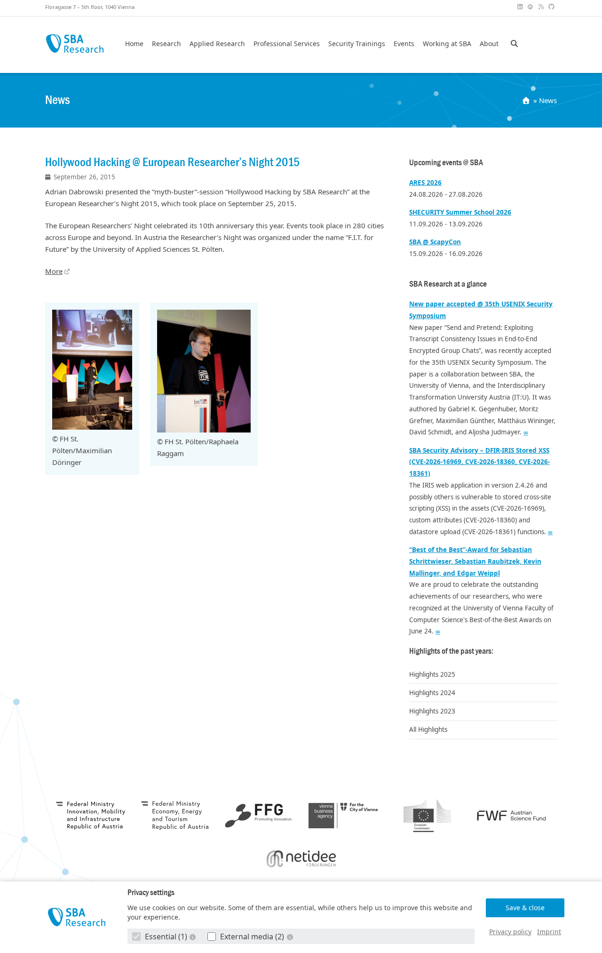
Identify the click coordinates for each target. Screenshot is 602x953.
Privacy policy (510, 931)
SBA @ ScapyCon (435, 242)
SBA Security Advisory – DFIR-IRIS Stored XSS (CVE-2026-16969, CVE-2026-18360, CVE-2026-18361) (479, 462)
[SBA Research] (77, 917)
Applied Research (217, 43)
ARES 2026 (425, 182)
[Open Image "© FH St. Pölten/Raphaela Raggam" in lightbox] (204, 429)
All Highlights (428, 729)
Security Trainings (356, 43)
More (54, 271)
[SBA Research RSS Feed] (542, 7)
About (489, 43)
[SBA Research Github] (552, 7)
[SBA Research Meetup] (531, 7)
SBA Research (74, 43)
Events (404, 43)
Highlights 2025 (432, 674)
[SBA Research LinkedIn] (520, 7)
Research (166, 43)
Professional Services (286, 43)
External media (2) (252, 936)
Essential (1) (166, 936)
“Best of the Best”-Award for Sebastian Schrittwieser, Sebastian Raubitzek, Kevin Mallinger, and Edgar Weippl (475, 561)
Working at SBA (447, 43)
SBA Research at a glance (448, 284)
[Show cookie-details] (193, 936)
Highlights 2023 (432, 711)
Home (134, 43)
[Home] (527, 100)
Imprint (549, 931)
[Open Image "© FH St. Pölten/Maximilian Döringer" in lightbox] (92, 427)
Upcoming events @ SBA (446, 162)
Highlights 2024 (432, 693)
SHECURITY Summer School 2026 (460, 212)
